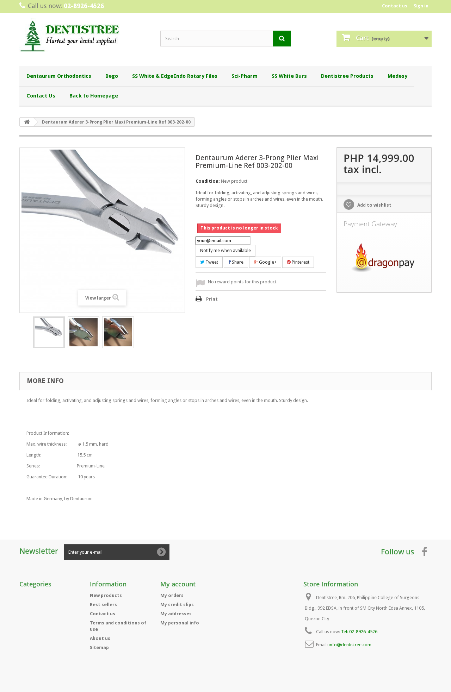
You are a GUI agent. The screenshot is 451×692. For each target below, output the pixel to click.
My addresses (176, 613)
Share (237, 262)
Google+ (267, 262)
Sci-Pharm (244, 76)
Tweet (211, 262)
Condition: (208, 181)
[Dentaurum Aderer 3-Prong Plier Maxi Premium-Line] (48, 332)
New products (106, 595)
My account (178, 584)
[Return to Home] (26, 122)
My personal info (179, 622)
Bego (111, 76)
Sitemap (99, 647)
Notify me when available (225, 250)
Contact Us (40, 96)
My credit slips (177, 604)
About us (100, 638)
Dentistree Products (347, 76)
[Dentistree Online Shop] (84, 37)
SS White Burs (289, 76)
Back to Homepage (93, 96)
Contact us (394, 5)
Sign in (421, 5)
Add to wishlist (373, 205)
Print (212, 299)
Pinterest (300, 262)
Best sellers (103, 604)
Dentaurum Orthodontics (58, 76)
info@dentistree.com (350, 644)
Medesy (397, 76)
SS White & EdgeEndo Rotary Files (174, 76)
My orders (172, 595)
